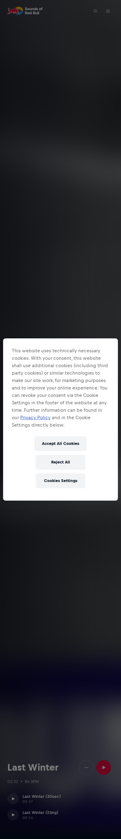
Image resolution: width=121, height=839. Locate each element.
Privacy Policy (35, 417)
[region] (60, 419)
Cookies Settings (60, 480)
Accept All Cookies (60, 443)
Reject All (60, 462)
